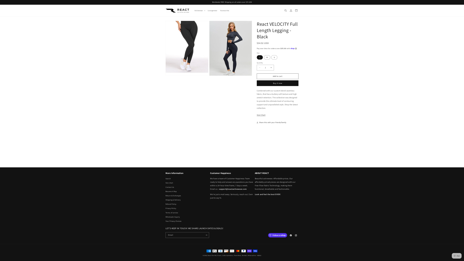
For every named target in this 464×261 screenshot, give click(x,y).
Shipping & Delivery (173, 200)
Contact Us (170, 187)
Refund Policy (171, 204)
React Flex (211, 255)
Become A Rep (171, 191)
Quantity (260, 63)
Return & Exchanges (173, 196)
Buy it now (277, 83)
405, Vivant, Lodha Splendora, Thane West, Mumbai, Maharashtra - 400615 (237, 255)
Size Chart (261, 115)
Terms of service (172, 213)
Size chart (169, 183)
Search (168, 179)
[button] (199, 10)
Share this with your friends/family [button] (272, 122)
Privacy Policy (171, 208)
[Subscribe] (206, 235)
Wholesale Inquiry (173, 217)
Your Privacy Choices (173, 221)
